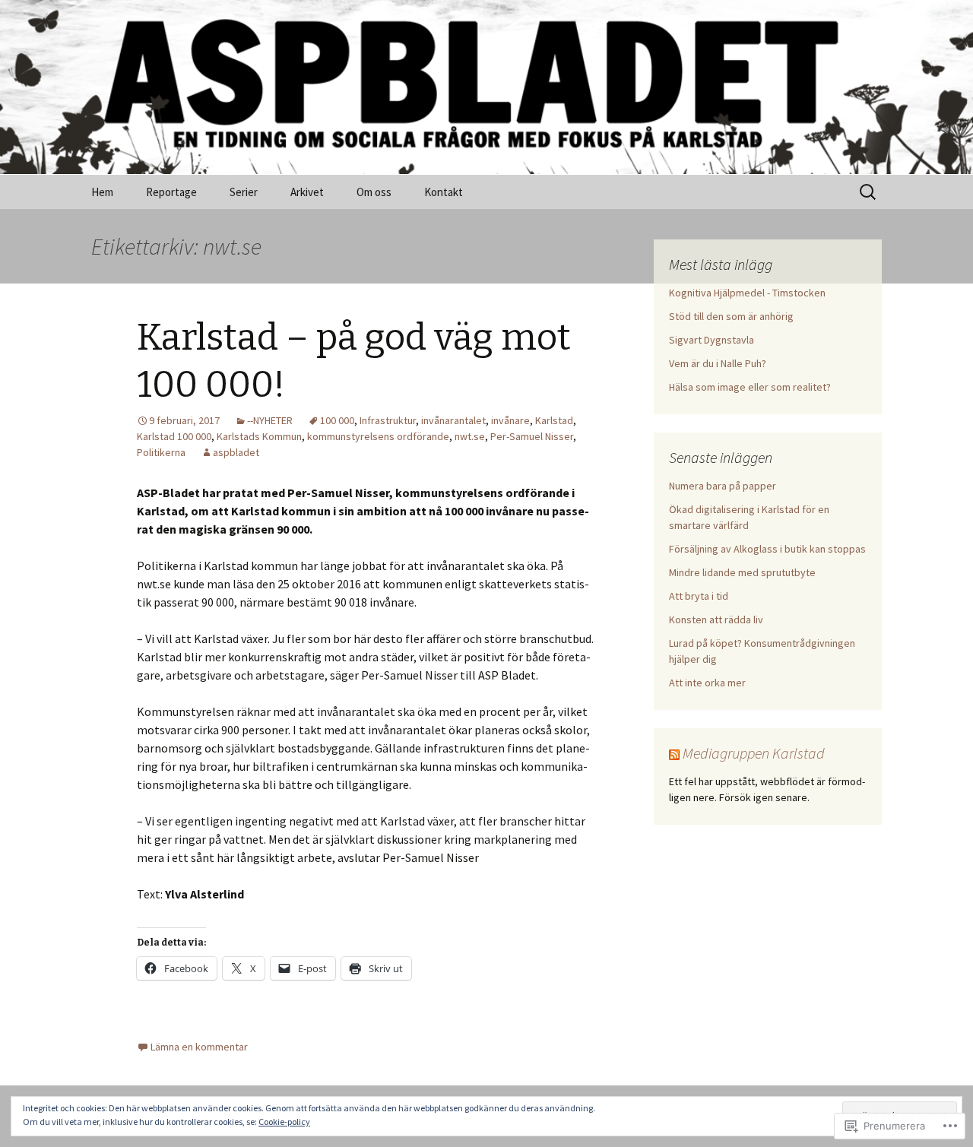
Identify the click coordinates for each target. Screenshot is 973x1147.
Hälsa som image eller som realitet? (750, 387)
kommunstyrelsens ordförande (378, 436)
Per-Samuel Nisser (531, 436)
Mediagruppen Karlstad (754, 752)
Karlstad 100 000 (174, 436)
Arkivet (307, 192)
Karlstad (554, 420)
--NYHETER (270, 420)
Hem (102, 192)
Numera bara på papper (722, 486)
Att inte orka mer (707, 682)
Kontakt (443, 192)
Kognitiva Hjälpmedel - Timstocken (747, 292)
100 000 (337, 420)
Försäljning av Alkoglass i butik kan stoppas (767, 549)
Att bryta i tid (698, 596)
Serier (244, 192)
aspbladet (236, 452)
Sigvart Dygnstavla (711, 340)
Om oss (374, 192)
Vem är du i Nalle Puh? (717, 363)
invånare (510, 420)
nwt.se (470, 436)
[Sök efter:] (869, 192)
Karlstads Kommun (259, 436)
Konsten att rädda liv (716, 619)
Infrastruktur (388, 420)
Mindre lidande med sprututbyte (742, 572)
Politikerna (161, 452)
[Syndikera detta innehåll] (674, 752)
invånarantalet (453, 420)
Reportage (171, 192)
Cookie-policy (284, 1121)
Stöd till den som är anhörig (731, 316)
